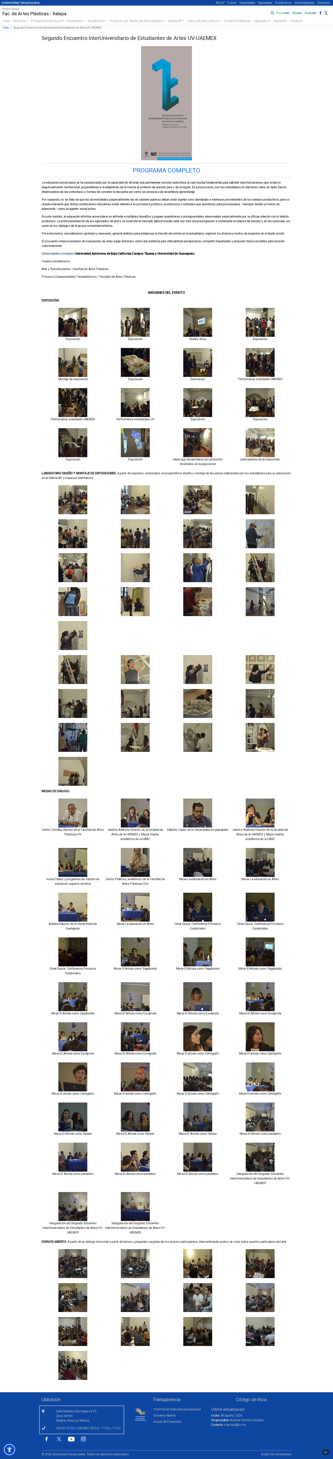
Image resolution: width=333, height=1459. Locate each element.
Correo (231, 2)
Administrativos (304, 2)
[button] (272, 13)
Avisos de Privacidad (167, 1422)
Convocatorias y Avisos (203, 21)
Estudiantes (247, 2)
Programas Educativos (46, 21)
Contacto (296, 21)
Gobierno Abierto (164, 1415)
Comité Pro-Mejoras (237, 21)
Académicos (283, 2)
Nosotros (19, 21)
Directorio (323, 2)
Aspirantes (280, 21)
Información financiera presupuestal (177, 1409)
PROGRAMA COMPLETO (166, 170)
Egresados (265, 2)
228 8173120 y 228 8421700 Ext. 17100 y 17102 (88, 1428)
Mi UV (220, 2)
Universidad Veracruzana (20, 3)
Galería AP (175, 21)
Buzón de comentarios (276, 1454)
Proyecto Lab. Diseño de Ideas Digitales (136, 21)
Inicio (6, 21)
